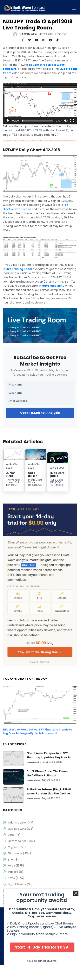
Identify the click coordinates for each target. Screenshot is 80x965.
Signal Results (20, 884)
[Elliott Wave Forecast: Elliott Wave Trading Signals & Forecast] (24, 8)
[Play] (8, 120)
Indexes (15, 872)
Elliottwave (19, 853)
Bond (14, 835)
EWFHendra (29, 34)
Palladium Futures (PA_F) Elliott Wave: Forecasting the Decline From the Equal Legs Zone (49, 794)
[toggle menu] (74, 8)
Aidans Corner (21, 822)
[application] (40, 103)
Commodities (21, 841)
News (16, 878)
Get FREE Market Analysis (40, 413)
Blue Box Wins (20, 829)
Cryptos (17, 847)
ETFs (13, 860)
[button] (40, 103)
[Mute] (66, 120)
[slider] (37, 121)
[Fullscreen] (72, 120)
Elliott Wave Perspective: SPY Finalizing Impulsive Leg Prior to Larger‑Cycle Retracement (37, 731)
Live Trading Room (19, 269)
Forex (16, 866)
